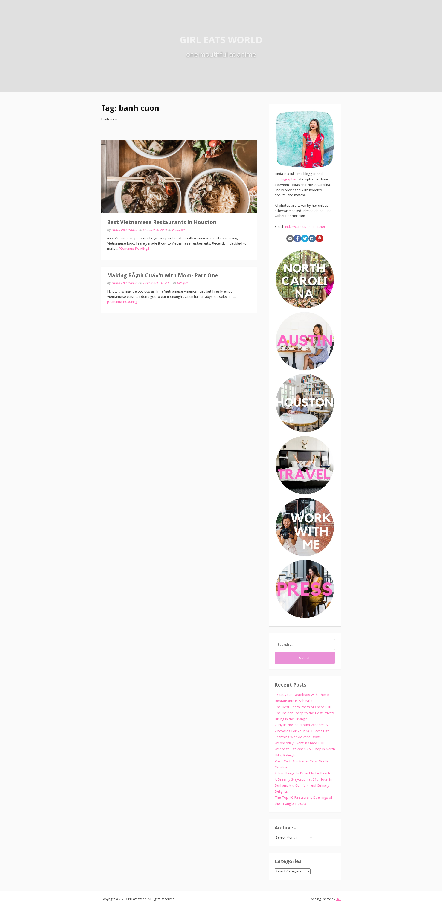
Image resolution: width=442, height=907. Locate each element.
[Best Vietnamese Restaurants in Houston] (179, 176)
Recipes (182, 282)
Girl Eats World (221, 39)
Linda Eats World (124, 229)
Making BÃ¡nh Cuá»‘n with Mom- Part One (162, 275)
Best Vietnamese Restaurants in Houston (161, 222)
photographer (286, 179)
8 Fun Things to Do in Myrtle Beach (302, 773)
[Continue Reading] (134, 248)
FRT (338, 899)
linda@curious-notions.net (305, 226)
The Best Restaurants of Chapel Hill (303, 706)
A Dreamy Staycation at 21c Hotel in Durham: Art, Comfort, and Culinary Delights (303, 785)
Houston (178, 229)
